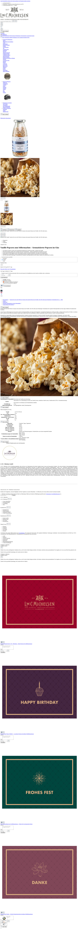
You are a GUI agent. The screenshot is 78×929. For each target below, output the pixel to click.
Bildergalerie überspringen (5, 118)
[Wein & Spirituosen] (7, 101)
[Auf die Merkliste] (2, 642)
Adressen (14, 35)
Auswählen (3, 652)
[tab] (33, 299)
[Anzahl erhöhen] (9, 275)
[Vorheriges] (1, 198)
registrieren (4, 34)
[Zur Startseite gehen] (14, 19)
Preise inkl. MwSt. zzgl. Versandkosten (8, 269)
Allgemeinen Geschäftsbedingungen (53, 493)
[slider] (39, 924)
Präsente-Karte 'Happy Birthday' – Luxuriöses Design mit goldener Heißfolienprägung (17, 733)
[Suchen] (13, 21)
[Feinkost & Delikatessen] (7, 80)
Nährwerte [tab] (5, 302)
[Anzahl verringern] (2, 275)
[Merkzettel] (1, 27)
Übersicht (2, 35)
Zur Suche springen (15, 1)
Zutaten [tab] (4, 300)
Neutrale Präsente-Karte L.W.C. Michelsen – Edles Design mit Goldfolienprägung (16, 643)
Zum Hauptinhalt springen (5, 1)
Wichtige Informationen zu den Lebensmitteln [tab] (12, 303)
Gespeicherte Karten (30, 35)
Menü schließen (5, 31)
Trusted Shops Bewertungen (8, 304)
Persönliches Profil (8, 35)
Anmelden (2, 33)
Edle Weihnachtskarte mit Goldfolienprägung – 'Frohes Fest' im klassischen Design (16, 824)
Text (1, 649)
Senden (13, 495)
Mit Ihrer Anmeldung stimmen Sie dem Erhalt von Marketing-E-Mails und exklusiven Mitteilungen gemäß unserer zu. (31, 493)
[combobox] (6, 21)
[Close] (1, 547)
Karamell (5, 258)
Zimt (4, 261)
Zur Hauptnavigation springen (24, 1)
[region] (39, 179)
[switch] (4, 924)
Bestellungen (18, 35)
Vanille (4, 259)
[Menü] (1, 23)
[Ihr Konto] (1, 29)
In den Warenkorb (4, 277)
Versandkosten (22, 532)
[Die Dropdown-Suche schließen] (16, 21)
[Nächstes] (4, 198)
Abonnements (23, 35)
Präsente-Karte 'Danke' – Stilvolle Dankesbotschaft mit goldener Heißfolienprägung (16, 914)
